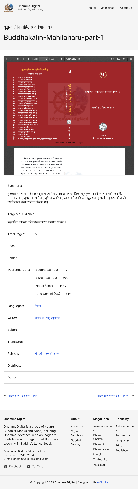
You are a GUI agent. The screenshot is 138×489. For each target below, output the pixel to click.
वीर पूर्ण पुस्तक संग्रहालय (47, 353)
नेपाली (38, 306)
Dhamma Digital (29, 6)
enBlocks (102, 482)
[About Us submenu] (133, 8)
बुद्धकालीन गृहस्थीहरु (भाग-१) (113, 395)
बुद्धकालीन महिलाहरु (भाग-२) (24, 395)
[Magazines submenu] (115, 8)
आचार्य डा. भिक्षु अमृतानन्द (47, 318)
